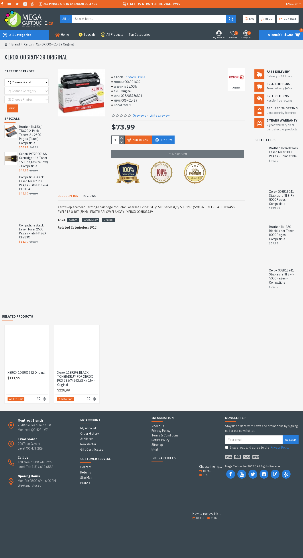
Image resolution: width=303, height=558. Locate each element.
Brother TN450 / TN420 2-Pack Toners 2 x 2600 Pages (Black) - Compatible (30, 135)
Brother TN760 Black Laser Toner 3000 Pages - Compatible (283, 152)
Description (68, 196)
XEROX (73, 219)
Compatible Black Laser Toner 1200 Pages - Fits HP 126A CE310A (33, 183)
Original (108, 219)
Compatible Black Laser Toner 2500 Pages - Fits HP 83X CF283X (32, 231)
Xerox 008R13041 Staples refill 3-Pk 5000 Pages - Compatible (281, 198)
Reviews (89, 196)
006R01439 (90, 219)
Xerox (28, 44)
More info (179, 154)
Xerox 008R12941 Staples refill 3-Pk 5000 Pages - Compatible (281, 276)
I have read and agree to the (259, 448)
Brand (16, 44)
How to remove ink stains (207, 513)
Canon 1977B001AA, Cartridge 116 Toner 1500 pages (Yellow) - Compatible (33, 160)
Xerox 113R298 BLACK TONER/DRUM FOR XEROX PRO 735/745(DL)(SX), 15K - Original (76, 379)
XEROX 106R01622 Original (26, 373)
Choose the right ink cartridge (210, 466)
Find (12, 108)
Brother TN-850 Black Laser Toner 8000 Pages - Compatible (281, 233)
